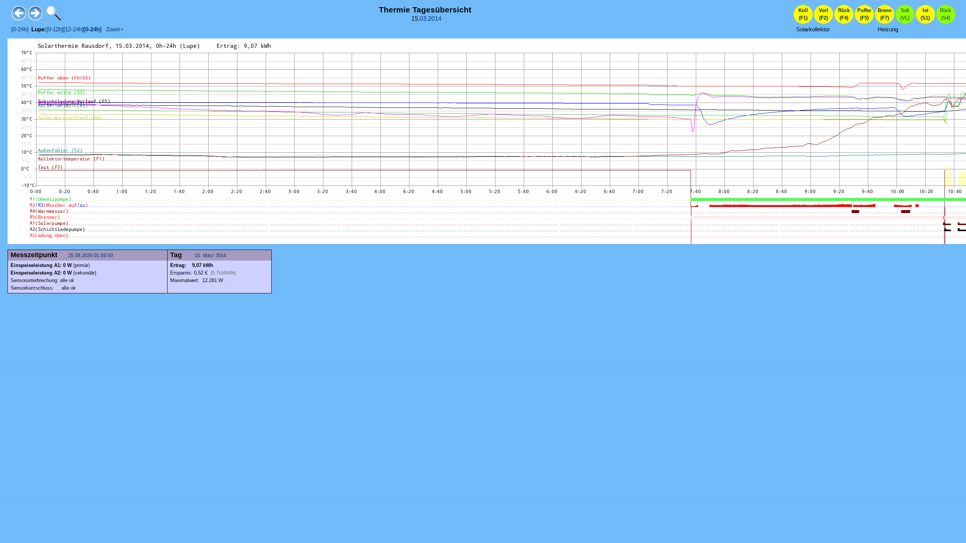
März (208, 255)
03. (424, 18)
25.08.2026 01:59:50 (91, 255)
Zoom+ (113, 29)
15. (199, 255)
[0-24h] (19, 29)
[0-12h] (54, 29)
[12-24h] (73, 29)
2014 (434, 18)
